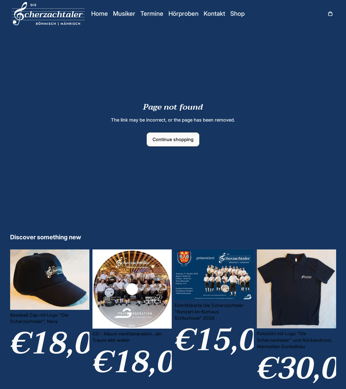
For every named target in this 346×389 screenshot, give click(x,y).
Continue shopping (173, 139)
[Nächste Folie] (81, 279)
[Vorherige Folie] (17, 279)
